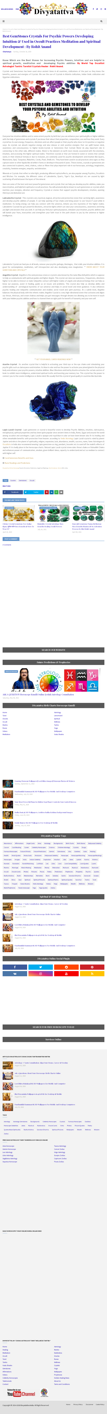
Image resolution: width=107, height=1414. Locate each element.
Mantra (5, 725)
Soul (20, 880)
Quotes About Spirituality (12, 1130)
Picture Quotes (80, 1126)
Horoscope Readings (95, 855)
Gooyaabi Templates (43, 1410)
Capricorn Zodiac (60, 1158)
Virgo (55, 884)
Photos (26, 872)
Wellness (57, 722)
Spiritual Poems (53, 880)
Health (6, 855)
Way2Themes (21, 1410)
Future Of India (25, 851)
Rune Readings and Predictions (17, 463)
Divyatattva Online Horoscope (11, 468)
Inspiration (47, 859)
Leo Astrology (7, 1152)
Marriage (15, 868)
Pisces (42, 872)
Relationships (28, 876)
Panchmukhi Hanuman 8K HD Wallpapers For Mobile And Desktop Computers (45, 791)
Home (5, 29)
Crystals (13, 480)
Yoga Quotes (43, 888)
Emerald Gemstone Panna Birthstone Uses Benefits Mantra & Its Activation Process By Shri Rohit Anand (87, 526)
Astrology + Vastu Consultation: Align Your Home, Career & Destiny (41, 904)
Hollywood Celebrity (51, 855)
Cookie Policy (100, 1404)
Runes (5, 728)
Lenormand (58, 715)
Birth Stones (81, 843)
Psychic (88, 872)
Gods (85, 851)
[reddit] (66, 967)
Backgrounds (58, 843)
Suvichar (79, 880)
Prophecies (69, 872)
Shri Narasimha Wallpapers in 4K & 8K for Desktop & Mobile (38, 935)
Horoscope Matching (78, 855)
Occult (10, 29)
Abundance (8, 843)
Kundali (6, 864)
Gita (69, 851)
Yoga (56, 728)
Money (47, 868)
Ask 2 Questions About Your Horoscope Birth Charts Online (38, 914)
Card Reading (16, 847)
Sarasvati (87, 876)
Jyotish (78, 859)
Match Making (26, 868)
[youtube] (66, 973)
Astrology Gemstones (20, 1122)
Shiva (13, 880)
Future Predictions (40, 851)
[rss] (92, 973)
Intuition (57, 859)
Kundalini (16, 864)
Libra (53, 864)
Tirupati (14, 884)
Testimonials (7, 1381)
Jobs (64, 859)
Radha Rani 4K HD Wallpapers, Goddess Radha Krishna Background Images (44, 812)
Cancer (6, 847)
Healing (92, 851)
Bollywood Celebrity (94, 843)
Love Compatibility (71, 864)
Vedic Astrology (67, 438)
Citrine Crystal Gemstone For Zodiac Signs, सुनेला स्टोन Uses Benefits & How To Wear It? (18, 526)
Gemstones (22, 480)
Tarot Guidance (53, 468)
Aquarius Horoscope (10, 1162)
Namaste (95, 868)
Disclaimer (89, 1404)
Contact (5, 1384)
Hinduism (38, 855)
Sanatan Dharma (75, 876)
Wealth (73, 884)
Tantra (59, 468)
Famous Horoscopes (10, 851)
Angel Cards (31, 843)
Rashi (19, 876)
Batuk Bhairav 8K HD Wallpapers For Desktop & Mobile (36, 823)
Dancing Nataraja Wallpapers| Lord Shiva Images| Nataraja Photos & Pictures (45, 781)
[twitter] (97, 9)
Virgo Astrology (59, 1152)
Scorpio (96, 876)
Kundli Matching (28, 864)
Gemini (51, 851)
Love (59, 864)
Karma (86, 859)
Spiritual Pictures (39, 880)
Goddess (77, 851)
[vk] (15, 973)
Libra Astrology (8, 1155)
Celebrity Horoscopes (39, 847)
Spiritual (57, 719)
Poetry (49, 872)
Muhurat (66, 868)
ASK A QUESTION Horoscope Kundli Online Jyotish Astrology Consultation (38, 694)
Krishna (95, 859)
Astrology (57, 712)
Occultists (7, 444)
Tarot (4, 715)
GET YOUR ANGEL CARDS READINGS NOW (53, 359)
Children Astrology (64, 847)
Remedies (39, 876)
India (24, 859)
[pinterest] (105, 9)
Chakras (52, 847)
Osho (62, 1126)
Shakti (6, 880)
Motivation (56, 868)
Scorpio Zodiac (59, 1155)
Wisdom (90, 884)
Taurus (6, 884)
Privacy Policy (78, 1404)
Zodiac (53, 888)
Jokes (71, 859)
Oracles (5, 719)
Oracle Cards (16, 872)
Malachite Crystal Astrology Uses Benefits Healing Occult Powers (50, 525)
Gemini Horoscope (9, 1149)
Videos (5, 731)
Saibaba (55, 876)
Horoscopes (7, 859)
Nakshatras (85, 868)
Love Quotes (84, 864)
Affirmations (19, 843)
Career (26, 847)
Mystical (75, 868)
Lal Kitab (40, 864)
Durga (84, 847)
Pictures (34, 872)
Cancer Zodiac (59, 1149)
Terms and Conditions (62, 1384)
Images (17, 859)
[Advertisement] (53, 625)
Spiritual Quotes (67, 880)
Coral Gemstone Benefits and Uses (19, 458)
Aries (39, 843)
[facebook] (93, 9)
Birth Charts (70, 843)
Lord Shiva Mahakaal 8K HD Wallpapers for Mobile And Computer (40, 925)
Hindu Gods (28, 855)
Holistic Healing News (61, 1378)
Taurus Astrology (60, 1146)
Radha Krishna (9, 876)
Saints (63, 876)
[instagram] (101, 9)
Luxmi (94, 864)
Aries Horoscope (8, 1146)
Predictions (58, 872)
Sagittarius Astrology (10, 1158)
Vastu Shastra (59, 734)
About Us (57, 1381)
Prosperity (79, 872)
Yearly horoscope (23, 888)
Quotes (96, 872)
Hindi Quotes (16, 855)
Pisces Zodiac (59, 1162)
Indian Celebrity (35, 859)
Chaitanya (7, 52)
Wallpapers (58, 731)
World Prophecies (9, 888)
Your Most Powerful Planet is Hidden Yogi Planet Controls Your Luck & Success (45, 802)
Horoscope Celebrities (11, 1126)
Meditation (6, 734)
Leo (47, 864)
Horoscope (64, 855)
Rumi (47, 876)
